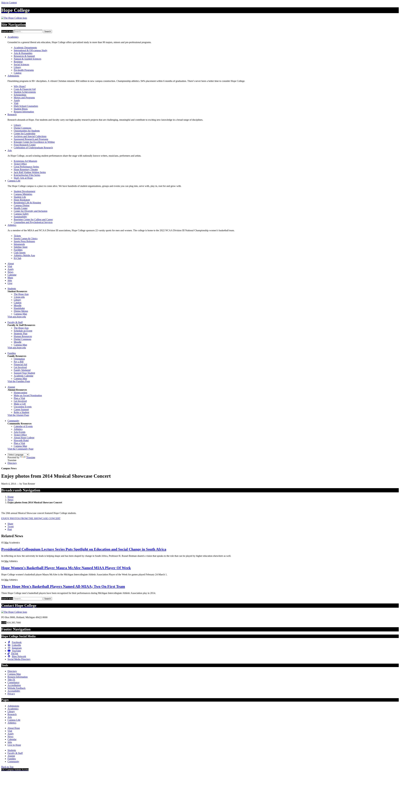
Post (10, 529)
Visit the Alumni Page (18, 415)
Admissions (13, 75)
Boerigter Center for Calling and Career (33, 219)
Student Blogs (21, 109)
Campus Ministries (23, 194)
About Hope (14, 728)
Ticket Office (20, 164)
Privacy (11, 693)
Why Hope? (20, 86)
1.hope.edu (19, 297)
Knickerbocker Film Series (27, 175)
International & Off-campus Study (30, 50)
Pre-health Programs (24, 70)
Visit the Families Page (19, 381)
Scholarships (20, 94)
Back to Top (7, 766)
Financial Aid (20, 364)
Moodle (17, 305)
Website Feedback (16, 688)
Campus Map (20, 314)
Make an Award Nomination (28, 395)
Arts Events (19, 432)
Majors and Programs (24, 97)
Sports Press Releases (24, 241)
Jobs (10, 280)
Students (12, 288)
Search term (7, 31)
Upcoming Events (23, 406)
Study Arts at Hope (23, 178)
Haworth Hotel (21, 440)
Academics (13, 37)
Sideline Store (21, 247)
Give (10, 283)
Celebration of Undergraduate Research (33, 147)
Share (10, 523)
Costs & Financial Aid (25, 89)
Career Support (21, 409)
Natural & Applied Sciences (27, 59)
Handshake (19, 308)
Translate (30, 457)
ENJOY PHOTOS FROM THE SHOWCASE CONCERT (30, 518)
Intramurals (19, 244)
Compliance (13, 682)
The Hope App (21, 294)
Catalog (17, 73)
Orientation (19, 359)
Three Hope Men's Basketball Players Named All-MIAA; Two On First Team (63, 586)
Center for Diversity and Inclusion (30, 211)
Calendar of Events (23, 426)
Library (17, 67)
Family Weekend (22, 370)
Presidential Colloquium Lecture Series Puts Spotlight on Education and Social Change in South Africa (83, 549)
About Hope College (24, 437)
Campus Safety (21, 214)
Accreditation (14, 685)
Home (11, 496)
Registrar (18, 61)
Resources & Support (24, 56)
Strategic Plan (20, 333)
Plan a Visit (19, 398)
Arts (10, 150)
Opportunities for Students (27, 130)
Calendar (12, 274)
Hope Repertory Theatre (26, 169)
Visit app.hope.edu (17, 316)
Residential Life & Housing (27, 202)
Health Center (21, 208)
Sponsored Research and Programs (31, 139)
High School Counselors (26, 106)
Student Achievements (25, 92)
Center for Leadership (24, 133)
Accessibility (14, 691)
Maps (10, 277)
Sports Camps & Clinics (26, 238)
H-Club (17, 258)
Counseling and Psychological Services (33, 222)
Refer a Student (21, 412)
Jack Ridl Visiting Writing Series (30, 172)
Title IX (11, 679)
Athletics (12, 225)
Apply (17, 100)
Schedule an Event (23, 330)
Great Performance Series (26, 166)
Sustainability (20, 216)
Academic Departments (25, 47)
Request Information (24, 111)
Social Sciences (21, 64)
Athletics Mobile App (24, 255)
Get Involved (20, 367)
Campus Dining (21, 205)
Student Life (20, 197)
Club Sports (19, 252)
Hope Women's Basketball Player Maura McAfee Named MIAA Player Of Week (66, 568)
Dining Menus (21, 311)
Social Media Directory (19, 659)
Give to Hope (14, 745)
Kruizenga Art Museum (25, 161)
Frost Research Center (25, 144)
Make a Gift (20, 404)
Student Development (24, 191)
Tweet (11, 526)
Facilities (18, 249)
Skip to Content (9, 2)
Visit (16, 103)
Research (12, 114)
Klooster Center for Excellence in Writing (34, 142)
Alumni (11, 387)
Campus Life (14, 180)
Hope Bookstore (22, 199)
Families (12, 353)
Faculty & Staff (15, 322)
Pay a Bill (18, 361)
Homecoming (20, 392)
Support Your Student (24, 373)
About (11, 263)
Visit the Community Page (20, 449)
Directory (12, 463)
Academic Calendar (23, 375)
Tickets (17, 235)
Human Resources (23, 336)
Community (13, 420)
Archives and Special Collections (30, 136)
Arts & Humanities (23, 53)
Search (47, 31)
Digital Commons (22, 128)
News (10, 272)
